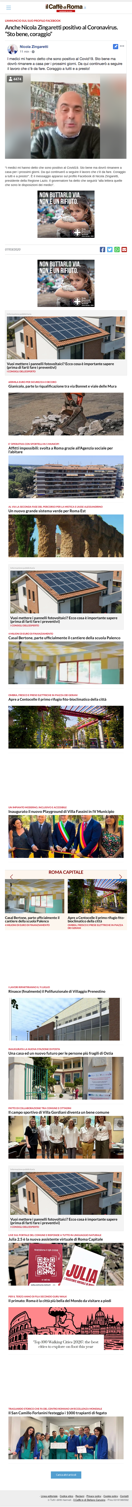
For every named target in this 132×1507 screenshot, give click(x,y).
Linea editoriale (49, 1496)
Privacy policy (93, 1496)
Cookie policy (110, 1496)
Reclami (79, 1496)
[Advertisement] (62, 779)
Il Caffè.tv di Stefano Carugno (89, 1500)
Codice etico (66, 1496)
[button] (11, 877)
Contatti (124, 1496)
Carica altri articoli (66, 1475)
